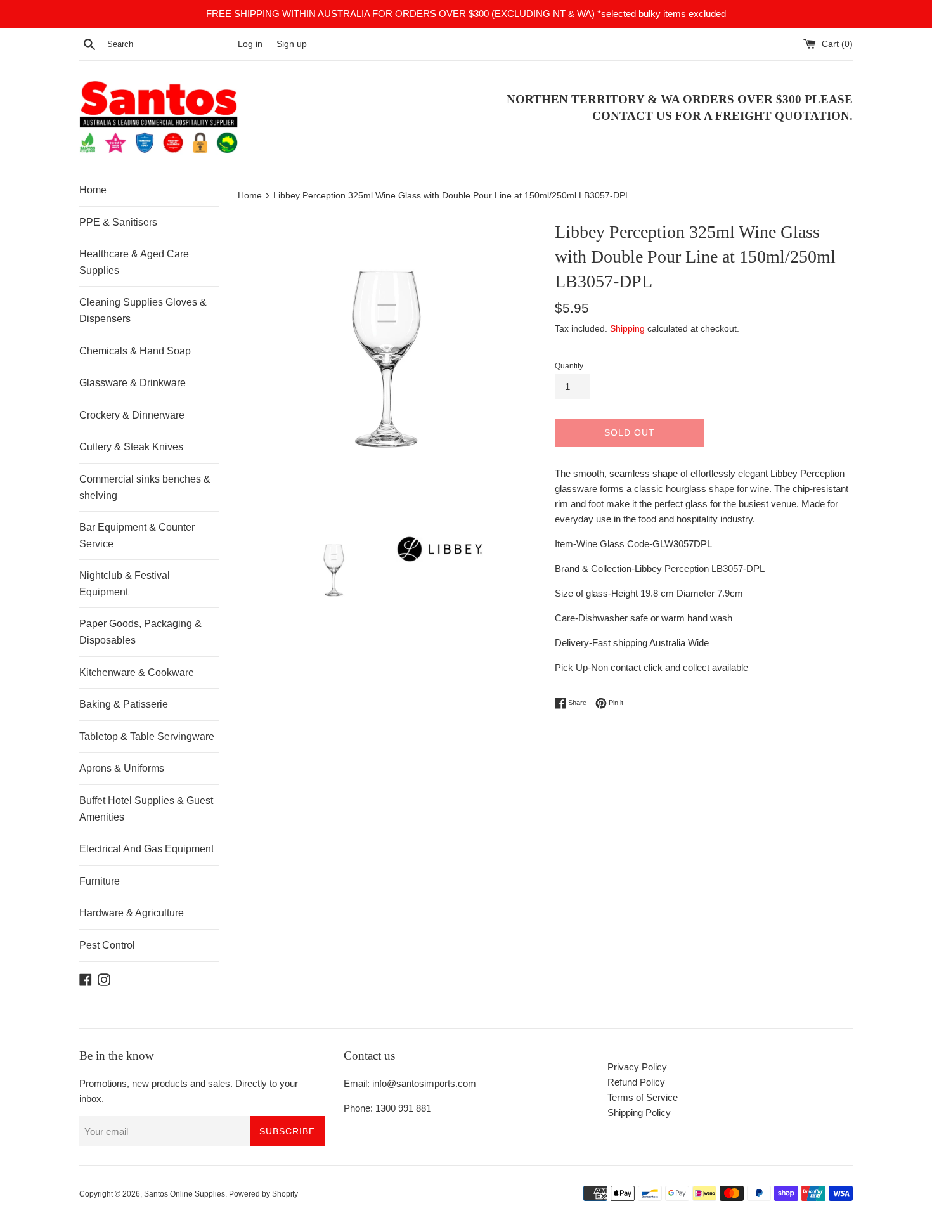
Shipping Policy (639, 1112)
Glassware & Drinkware (132, 382)
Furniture (99, 881)
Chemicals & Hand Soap (135, 351)
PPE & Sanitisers (118, 222)
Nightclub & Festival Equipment (124, 583)
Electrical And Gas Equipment (146, 848)
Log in (250, 44)
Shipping (627, 328)
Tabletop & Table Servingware (146, 736)
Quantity (569, 365)
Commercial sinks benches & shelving (144, 487)
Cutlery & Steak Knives (131, 446)
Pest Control (107, 945)
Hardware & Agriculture (131, 912)
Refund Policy (636, 1082)
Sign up (291, 44)
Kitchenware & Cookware (136, 672)
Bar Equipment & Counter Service (137, 535)
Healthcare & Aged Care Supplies (134, 262)
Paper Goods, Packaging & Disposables (140, 632)
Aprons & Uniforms (121, 768)
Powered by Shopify (263, 1194)
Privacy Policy (637, 1066)
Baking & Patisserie (123, 704)
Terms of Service (642, 1097)
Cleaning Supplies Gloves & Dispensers (143, 310)
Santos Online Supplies (184, 1194)
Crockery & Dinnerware (131, 415)
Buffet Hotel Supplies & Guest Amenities (146, 808)
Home (93, 190)
